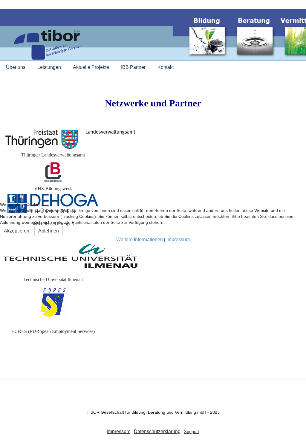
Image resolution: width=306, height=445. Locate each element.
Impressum (178, 239)
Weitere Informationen (139, 239)
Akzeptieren (16, 230)
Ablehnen (48, 230)
